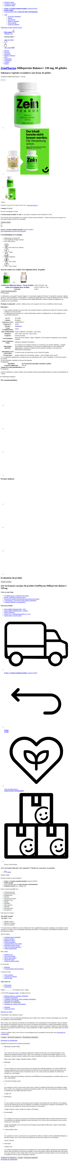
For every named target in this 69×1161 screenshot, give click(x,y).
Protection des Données (11, 997)
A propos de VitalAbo (10, 976)
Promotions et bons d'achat (11, 945)
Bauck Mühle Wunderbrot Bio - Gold (15, 609)
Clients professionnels (10, 948)
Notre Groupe (8, 978)
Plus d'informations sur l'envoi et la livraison (13, 231)
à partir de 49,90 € (20, 8)
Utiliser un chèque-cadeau (11, 961)
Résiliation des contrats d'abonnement (15, 1004)
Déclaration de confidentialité (9, 1040)
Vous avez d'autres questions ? (12, 947)
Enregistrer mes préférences (8, 1157)
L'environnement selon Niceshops (14, 969)
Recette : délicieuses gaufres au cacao (15, 597)
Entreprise (7, 1007)
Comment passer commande (12, 937)
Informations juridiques (8, 376)
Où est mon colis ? (9, 959)
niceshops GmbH (14, 993)
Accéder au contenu (10, 4)
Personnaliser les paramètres (30, 1037)
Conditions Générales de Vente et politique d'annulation (20, 999)
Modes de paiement (13, 21)
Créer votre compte (9, 956)
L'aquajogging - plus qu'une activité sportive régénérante (20, 600)
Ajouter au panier (5, 222)
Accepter (3, 1037)
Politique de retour (9, 940)
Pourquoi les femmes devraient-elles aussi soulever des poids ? (22, 599)
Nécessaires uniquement (14, 1037)
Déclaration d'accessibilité (11, 1001)
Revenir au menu (9, 2)
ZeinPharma (8, 68)
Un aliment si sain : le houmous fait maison (16, 595)
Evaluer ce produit (6, 582)
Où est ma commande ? (14, 16)
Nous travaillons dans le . (21, 11)
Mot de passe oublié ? (10, 958)
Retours (10, 18)
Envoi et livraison (9, 939)
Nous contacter (12, 23)
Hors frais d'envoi (32, 205)
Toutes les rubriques (13, 24)
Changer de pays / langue (21, 990)
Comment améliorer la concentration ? (15, 602)
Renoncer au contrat (6, 1012)
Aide (5, 15)
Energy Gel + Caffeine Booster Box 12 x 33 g (17, 614)
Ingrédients (5, 362)
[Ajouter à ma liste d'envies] (1, 224)
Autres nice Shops (9, 1009)
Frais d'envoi (11, 19)
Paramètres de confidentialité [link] (12, 1002)
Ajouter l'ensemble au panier (8, 291)
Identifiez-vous (8, 33)
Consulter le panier (9, 5)
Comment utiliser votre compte (13, 943)
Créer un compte (9, 40)
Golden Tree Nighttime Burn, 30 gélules (17, 287)
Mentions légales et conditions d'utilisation (16, 996)
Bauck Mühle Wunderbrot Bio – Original (16, 611)
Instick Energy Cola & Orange (13, 615)
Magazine (7, 967)
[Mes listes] (5, 43)
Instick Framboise (9, 612)
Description (5, 293)
